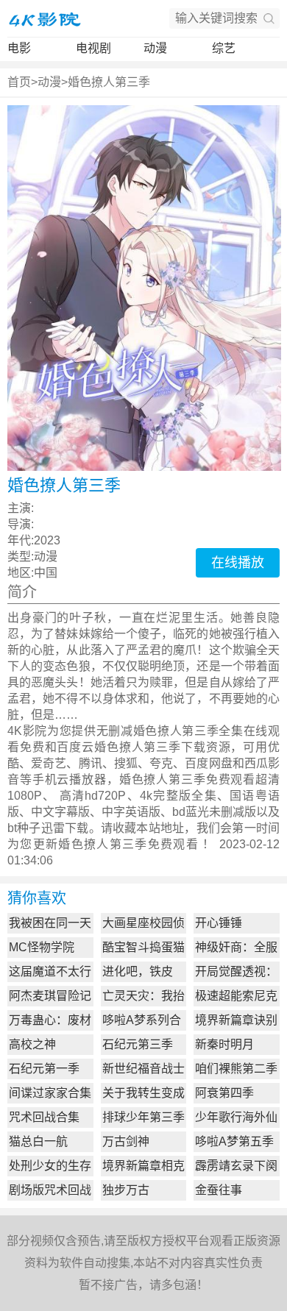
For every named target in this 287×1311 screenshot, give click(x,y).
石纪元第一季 (44, 1068)
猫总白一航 (38, 1141)
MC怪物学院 (41, 947)
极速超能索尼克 (236, 996)
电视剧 (93, 48)
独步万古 (125, 1190)
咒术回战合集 (44, 1117)
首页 (19, 82)
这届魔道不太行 (50, 971)
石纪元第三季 (137, 1044)
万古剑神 (125, 1141)
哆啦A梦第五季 (234, 1141)
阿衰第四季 (224, 1093)
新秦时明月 (224, 1044)
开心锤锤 (218, 923)
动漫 (155, 48)
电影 (19, 48)
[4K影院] (44, 18)
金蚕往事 (218, 1190)
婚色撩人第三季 (109, 82)
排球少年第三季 (143, 1117)
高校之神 (32, 1044)
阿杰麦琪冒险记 (50, 996)
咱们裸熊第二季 (236, 1068)
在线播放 (237, 562)
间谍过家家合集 (50, 1093)
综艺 (223, 48)
